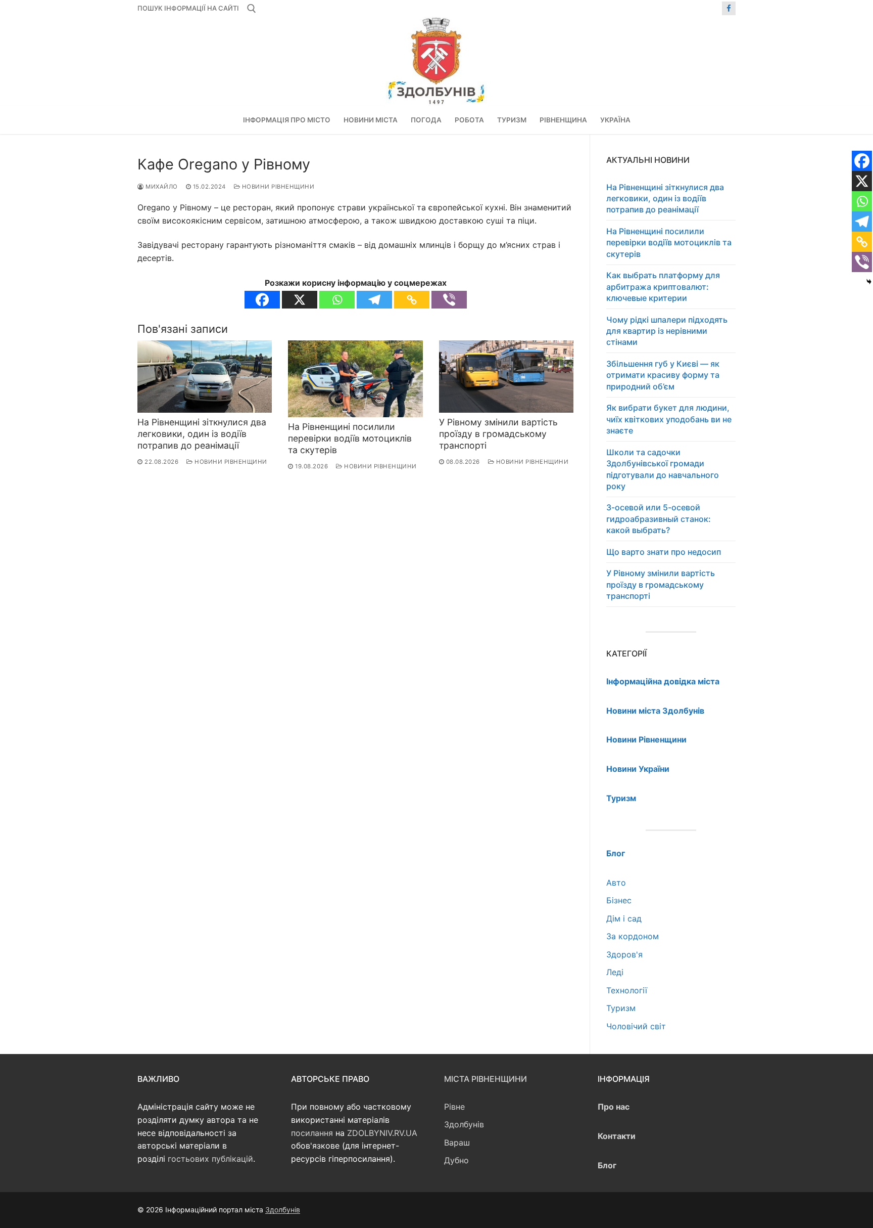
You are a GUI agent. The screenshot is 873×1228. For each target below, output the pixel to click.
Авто (616, 883)
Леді (614, 972)
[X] (299, 300)
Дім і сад (624, 918)
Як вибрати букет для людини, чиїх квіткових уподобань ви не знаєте (669, 419)
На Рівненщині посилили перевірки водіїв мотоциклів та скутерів (350, 438)
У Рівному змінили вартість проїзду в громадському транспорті (498, 434)
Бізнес (619, 900)
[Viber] (449, 300)
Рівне (454, 1107)
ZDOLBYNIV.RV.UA (382, 1133)
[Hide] (869, 282)
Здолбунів (464, 1124)
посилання (312, 1133)
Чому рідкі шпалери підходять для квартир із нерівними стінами (667, 331)
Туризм (621, 1008)
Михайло (161, 186)
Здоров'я (624, 954)
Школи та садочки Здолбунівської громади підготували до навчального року (662, 469)
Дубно (456, 1160)
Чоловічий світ (636, 1026)
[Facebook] (729, 8)
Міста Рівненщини (485, 1079)
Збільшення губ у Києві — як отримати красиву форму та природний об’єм (662, 375)
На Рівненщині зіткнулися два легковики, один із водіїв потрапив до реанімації (201, 434)
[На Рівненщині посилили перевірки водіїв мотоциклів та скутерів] (355, 378)
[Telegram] (374, 300)
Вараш (457, 1142)
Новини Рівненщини (277, 186)
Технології (626, 990)
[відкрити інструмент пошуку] (251, 8)
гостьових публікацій (210, 1159)
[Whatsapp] (337, 300)
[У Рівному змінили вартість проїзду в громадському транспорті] (506, 376)
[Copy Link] (411, 300)
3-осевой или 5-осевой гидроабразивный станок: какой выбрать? (658, 518)
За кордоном (632, 936)
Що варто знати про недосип (663, 552)
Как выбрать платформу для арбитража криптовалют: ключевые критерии (663, 286)
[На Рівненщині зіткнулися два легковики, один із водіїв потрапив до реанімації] (204, 376)
